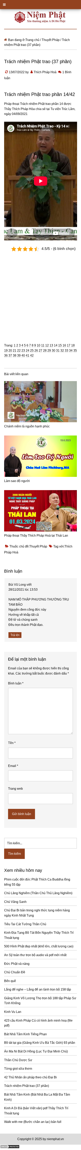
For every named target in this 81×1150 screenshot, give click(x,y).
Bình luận (15, 683)
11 (42, 345)
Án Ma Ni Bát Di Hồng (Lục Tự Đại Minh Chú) (36, 1051)
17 (68, 345)
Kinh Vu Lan (12, 1011)
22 (19, 350)
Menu (40, 4)
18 (73, 345)
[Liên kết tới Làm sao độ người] (40, 456)
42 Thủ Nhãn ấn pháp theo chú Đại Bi (30, 1077)
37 (10, 355)
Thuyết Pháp (38, 546)
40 (23, 355)
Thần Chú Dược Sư (18, 1060)
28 (45, 350)
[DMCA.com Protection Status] (10, 1147)
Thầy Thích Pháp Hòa (19, 109)
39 (19, 355)
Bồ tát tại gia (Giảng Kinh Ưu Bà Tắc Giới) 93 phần (39, 1042)
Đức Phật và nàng (16, 963)
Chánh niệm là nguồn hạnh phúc (27, 426)
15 (60, 345)
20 (10, 350)
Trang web (15, 788)
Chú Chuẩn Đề (14, 972)
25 (32, 350)
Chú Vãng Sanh (15, 901)
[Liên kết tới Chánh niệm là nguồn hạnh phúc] (40, 401)
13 (51, 345)
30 (53, 350)
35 (75, 350)
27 (40, 350)
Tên (12, 743)
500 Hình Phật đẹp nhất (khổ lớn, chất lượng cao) (38, 946)
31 (58, 350)
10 (38, 345)
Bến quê (10, 981)
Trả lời (14, 635)
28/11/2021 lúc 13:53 (23, 589)
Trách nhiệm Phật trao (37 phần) (26, 1085)
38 (14, 355)
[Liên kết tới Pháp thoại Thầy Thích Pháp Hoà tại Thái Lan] (40, 510)
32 (62, 350)
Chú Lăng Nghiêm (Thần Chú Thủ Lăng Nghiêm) (38, 893)
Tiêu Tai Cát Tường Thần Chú (25, 924)
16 (64, 345)
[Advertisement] (40, 294)
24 (27, 350)
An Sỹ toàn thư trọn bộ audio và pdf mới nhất (35, 955)
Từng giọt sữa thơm (18, 1068)
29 (49, 350)
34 (71, 350)
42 (32, 355)
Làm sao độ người (17, 481)
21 (14, 350)
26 (36, 350)
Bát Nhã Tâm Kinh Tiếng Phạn (25, 1034)
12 (47, 345)
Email (13, 766)
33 (66, 350)
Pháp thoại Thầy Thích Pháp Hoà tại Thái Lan (36, 535)
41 (27, 355)
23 (23, 350)
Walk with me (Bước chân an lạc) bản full (32, 1121)
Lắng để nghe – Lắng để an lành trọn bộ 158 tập (37, 989)
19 (6, 350)
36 (6, 355)
